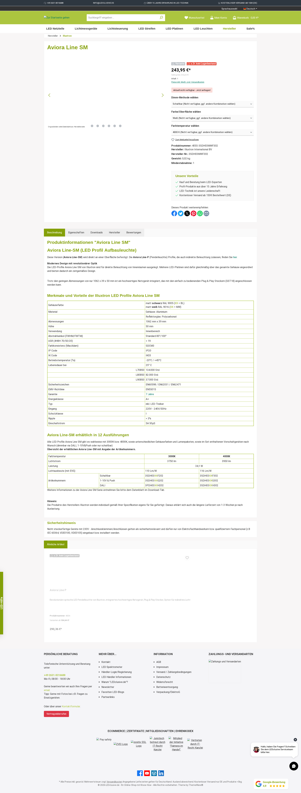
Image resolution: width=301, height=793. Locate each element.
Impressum (162, 667)
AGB (158, 662)
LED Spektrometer (111, 667)
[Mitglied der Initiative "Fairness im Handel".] (176, 744)
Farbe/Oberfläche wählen (186, 111)
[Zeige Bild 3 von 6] (103, 126)
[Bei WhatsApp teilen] (199, 213)
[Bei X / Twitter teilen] (187, 213)
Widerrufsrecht (164, 682)
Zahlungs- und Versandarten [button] (231, 654)
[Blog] (154, 773)
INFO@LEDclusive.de (103, 3)
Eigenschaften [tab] (76, 232)
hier (235, 257)
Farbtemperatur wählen (185, 125)
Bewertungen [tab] (133, 232)
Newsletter (107, 687)
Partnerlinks (108, 697)
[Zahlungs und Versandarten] (225, 671)
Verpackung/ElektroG (168, 692)
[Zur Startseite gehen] (56, 18)
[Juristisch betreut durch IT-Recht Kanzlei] (157, 744)
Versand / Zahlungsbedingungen (173, 672)
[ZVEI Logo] (121, 744)
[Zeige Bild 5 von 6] (114, 126)
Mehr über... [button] (107, 654)
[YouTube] (146, 773)
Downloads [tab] (96, 232)
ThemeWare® (196, 785)
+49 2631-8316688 (55, 3)
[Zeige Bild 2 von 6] (97, 126)
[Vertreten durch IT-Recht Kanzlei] (195, 744)
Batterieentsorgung (167, 687)
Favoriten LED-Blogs (112, 692)
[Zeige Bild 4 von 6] (109, 126)
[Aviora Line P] (120, 570)
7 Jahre (150, 394)
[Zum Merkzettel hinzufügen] (187, 558)
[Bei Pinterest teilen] (193, 213)
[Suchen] (161, 17)
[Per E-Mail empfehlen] (206, 213)
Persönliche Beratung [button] (61, 654)
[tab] (54, 232)
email (47, 690)
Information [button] (163, 654)
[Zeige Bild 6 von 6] (120, 126)
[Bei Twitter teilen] (180, 213)
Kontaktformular (71, 706)
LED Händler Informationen (116, 677)
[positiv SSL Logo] (139, 744)
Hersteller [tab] (114, 232)
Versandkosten (114, 781)
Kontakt (105, 662)
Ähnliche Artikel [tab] (55, 544)
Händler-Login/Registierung (116, 672)
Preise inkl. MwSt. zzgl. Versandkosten (187, 82)
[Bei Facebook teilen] (174, 213)
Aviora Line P (58, 590)
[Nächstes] (162, 95)
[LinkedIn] (161, 773)
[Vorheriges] (49, 95)
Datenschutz (163, 677)
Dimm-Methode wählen (184, 97)
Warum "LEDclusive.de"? (114, 682)
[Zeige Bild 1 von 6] (92, 126)
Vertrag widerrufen (56, 714)
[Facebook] (139, 773)
